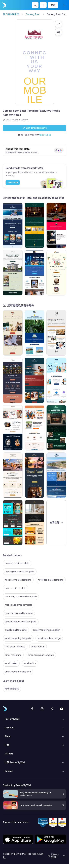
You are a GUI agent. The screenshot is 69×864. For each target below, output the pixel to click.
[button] (58, 24)
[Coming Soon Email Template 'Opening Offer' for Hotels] (35, 225)
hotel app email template (50, 579)
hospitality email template (18, 579)
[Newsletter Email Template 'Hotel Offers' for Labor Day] (13, 522)
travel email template (16, 630)
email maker (11, 663)
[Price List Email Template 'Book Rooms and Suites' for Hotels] (35, 522)
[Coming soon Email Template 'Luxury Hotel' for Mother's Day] (35, 380)
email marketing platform (18, 671)
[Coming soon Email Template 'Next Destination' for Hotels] (13, 225)
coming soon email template (19, 571)
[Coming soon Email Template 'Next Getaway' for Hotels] (13, 333)
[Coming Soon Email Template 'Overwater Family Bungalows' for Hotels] (35, 333)
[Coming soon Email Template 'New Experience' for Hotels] (13, 380)
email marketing (13, 655)
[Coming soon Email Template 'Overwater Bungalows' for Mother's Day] (35, 272)
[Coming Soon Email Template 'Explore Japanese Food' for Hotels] (56, 225)
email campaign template (41, 655)
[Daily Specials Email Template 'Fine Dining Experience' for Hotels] (13, 475)
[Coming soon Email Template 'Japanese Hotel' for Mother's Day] (13, 427)
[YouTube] (61, 708)
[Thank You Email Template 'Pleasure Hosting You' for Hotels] (35, 475)
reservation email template (19, 613)
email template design (49, 638)
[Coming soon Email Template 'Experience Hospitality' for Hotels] (13, 272)
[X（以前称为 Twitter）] (51, 708)
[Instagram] (42, 708)
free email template (15, 646)
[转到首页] (3, 5)
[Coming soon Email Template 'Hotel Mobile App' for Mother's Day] (56, 380)
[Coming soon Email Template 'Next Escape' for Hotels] (56, 272)
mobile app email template (18, 604)
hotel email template (15, 588)
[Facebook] (32, 708)
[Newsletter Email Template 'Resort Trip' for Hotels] (56, 475)
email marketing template (18, 638)
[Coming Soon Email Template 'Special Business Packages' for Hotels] (56, 333)
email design (38, 646)
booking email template (17, 563)
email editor (30, 663)
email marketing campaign (46, 630)
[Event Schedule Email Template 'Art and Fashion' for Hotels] (56, 427)
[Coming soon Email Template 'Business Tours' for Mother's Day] (35, 427)
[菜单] (64, 5)
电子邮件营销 (12, 688)
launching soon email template (21, 596)
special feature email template (20, 621)
